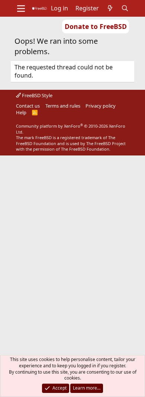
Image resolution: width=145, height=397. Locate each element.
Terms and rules (62, 105)
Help (21, 112)
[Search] (125, 8)
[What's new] (110, 8)
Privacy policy (101, 105)
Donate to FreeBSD (96, 26)
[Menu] (21, 8)
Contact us (28, 105)
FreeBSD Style (36, 95)
